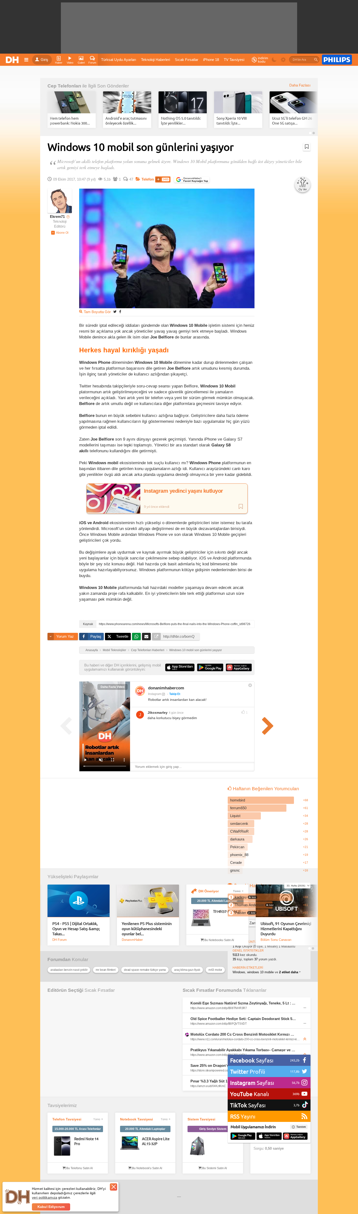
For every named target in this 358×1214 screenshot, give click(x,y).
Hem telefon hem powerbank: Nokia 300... (70, 120)
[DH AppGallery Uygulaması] (295, 1136)
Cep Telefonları (64, 85)
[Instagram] (140, 691)
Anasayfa (91, 650)
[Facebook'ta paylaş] (120, 311)
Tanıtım (301, 1126)
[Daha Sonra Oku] (307, 147)
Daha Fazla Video (112, 687)
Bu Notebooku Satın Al (219, 940)
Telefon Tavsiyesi (66, 1119)
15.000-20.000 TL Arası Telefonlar (78, 1129)
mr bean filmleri (105, 970)
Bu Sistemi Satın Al (214, 1168)
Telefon (147, 179)
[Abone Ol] (59, 233)
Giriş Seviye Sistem (212, 1129)
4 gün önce (176, 712)
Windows (239, 972)
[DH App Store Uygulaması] (269, 1136)
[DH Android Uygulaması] (242, 1136)
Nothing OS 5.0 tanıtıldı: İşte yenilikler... (181, 120)
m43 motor (215, 970)
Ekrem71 (57, 217)
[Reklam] (337, 60)
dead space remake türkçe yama (145, 970)
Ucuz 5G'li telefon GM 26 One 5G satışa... (292, 120)
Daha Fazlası (300, 85)
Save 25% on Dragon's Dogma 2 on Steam (226, 1065)
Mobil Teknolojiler (114, 650)
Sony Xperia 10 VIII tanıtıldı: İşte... (232, 120)
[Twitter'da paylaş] (115, 311)
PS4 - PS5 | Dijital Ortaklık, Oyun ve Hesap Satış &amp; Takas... (76, 928)
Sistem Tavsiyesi (201, 1119)
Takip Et (174, 694)
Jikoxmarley (158, 712)
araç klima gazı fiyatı (187, 970)
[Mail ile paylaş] (146, 636)
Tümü (237, 891)
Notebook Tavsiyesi (136, 1119)
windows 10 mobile (260, 972)
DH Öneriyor (208, 891)
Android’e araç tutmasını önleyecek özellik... (126, 120)
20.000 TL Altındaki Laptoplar (217, 901)
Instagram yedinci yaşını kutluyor (183, 491)
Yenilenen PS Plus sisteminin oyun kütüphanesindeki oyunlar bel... (147, 928)
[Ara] (316, 59)
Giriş (44, 60)
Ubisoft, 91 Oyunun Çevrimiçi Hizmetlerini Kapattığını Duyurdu (286, 928)
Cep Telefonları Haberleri (147, 650)
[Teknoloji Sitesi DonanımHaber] (13, 60)
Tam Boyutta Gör (97, 312)
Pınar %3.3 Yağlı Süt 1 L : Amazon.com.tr (225, 1081)
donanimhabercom (166, 688)
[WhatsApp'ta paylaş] (136, 636)
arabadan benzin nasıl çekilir (68, 970)
